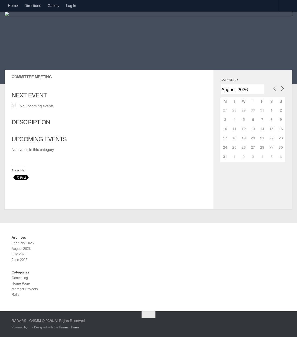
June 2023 (19, 260)
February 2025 (23, 243)
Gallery (53, 6)
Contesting (20, 278)
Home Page (21, 283)
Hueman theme (69, 327)
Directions (32, 6)
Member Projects (25, 289)
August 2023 (21, 248)
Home (13, 6)
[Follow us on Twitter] (282, 324)
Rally (15, 294)
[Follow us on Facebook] (274, 324)
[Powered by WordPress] (29, 327)
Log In (71, 6)
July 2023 (19, 254)
